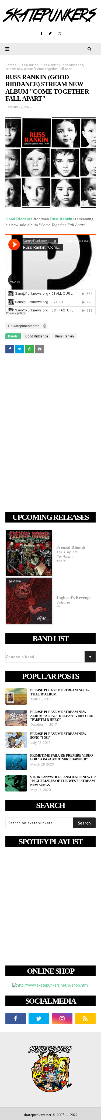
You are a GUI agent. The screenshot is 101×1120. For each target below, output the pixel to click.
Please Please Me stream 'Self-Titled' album (59, 692)
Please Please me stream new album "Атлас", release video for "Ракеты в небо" (61, 716)
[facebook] (41, 33)
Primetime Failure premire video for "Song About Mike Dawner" (61, 757)
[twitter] (50, 33)
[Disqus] (50, 433)
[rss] (85, 1018)
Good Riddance (19, 219)
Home (9, 65)
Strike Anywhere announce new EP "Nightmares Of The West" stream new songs (62, 781)
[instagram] (59, 33)
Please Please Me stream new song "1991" (58, 736)
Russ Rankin (27, 65)
